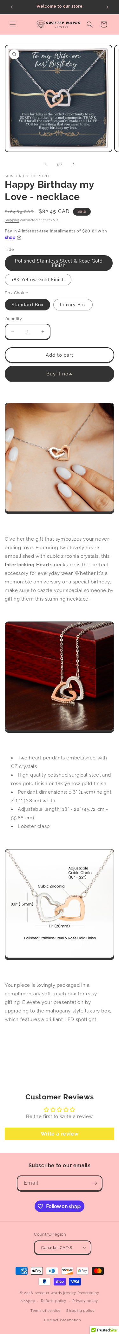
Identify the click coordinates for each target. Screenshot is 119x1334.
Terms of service (45, 1311)
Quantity (13, 318)
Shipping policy (80, 1311)
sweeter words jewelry (55, 1293)
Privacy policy (85, 1301)
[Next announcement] (107, 7)
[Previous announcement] (12, 7)
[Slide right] (74, 164)
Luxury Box (73, 304)
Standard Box (27, 304)
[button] (13, 24)
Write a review (59, 1134)
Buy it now (59, 374)
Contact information (62, 1320)
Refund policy (53, 1301)
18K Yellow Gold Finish (38, 279)
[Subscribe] (95, 1183)
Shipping (12, 220)
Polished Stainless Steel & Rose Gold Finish (59, 263)
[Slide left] (46, 164)
